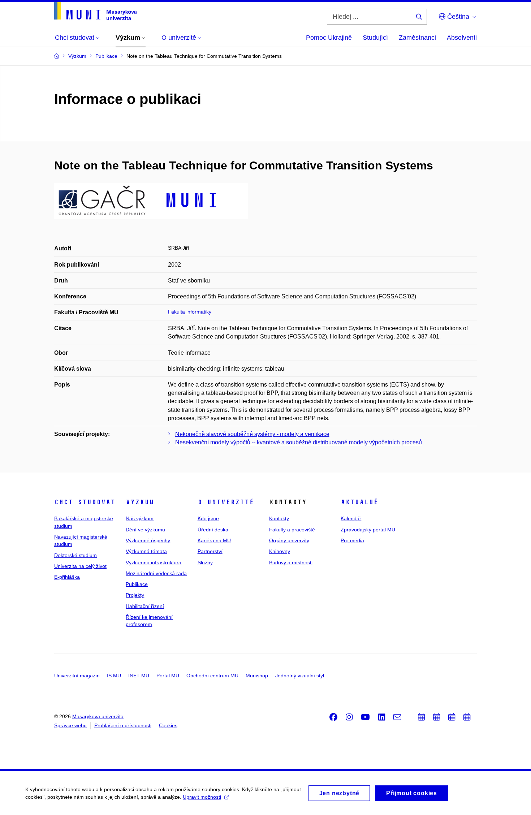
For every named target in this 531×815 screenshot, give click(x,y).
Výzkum (140, 502)
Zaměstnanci (417, 37)
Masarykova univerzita (98, 716)
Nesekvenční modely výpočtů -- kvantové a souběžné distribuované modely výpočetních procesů (298, 442)
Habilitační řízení (145, 606)
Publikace (137, 584)
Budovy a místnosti (290, 562)
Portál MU (167, 675)
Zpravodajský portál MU (368, 529)
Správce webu (70, 725)
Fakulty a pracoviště (292, 529)
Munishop (257, 675)
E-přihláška (67, 577)
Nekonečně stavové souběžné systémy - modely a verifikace (252, 434)
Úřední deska (213, 529)
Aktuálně (359, 502)
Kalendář (351, 518)
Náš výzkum (140, 518)
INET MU (138, 675)
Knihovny (279, 551)
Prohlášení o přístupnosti (122, 725)
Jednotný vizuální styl (299, 675)
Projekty (135, 595)
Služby (205, 562)
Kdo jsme (208, 518)
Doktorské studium (75, 555)
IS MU (114, 675)
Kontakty (279, 518)
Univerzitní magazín (77, 675)
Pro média (352, 540)
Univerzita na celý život (80, 566)
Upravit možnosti (202, 797)
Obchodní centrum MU (212, 675)
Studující (375, 37)
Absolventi (462, 37)
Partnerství (210, 551)
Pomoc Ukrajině (329, 37)
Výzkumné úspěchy (148, 540)
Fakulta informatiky (189, 312)
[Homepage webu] (95, 11)
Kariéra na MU (214, 540)
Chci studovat (84, 502)
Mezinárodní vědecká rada (156, 573)
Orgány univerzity (289, 540)
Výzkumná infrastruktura (153, 562)
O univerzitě (226, 502)
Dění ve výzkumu (145, 529)
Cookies (168, 725)
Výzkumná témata (146, 551)
